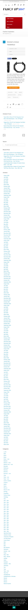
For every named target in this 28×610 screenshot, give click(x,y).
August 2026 (6, 175)
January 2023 (7, 253)
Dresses (5, 488)
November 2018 (7, 343)
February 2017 (7, 381)
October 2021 (7, 280)
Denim (5, 484)
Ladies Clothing (10, 18)
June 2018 (6, 352)
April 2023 (6, 247)
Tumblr (17, 3)
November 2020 (7, 300)
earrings (19, 94)
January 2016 (7, 404)
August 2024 (6, 218)
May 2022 (6, 267)
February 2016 (7, 402)
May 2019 (6, 332)
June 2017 (6, 374)
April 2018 (6, 356)
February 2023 (7, 251)
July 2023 (6, 242)
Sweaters (6, 562)
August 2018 (6, 348)
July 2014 (6, 437)
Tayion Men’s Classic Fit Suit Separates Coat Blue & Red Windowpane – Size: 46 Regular (13, 118)
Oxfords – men (7, 551)
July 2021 (6, 285)
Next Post (23, 135)
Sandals (5, 558)
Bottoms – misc (7, 462)
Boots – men (6, 459)
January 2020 (7, 318)
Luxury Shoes (7, 540)
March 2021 (6, 292)
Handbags (6, 497)
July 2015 (6, 415)
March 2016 (6, 401)
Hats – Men (6, 500)
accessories (10, 92)
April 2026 (6, 182)
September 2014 (7, 433)
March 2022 (6, 271)
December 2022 (7, 254)
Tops (5, 569)
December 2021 (7, 276)
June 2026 (6, 179)
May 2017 (6, 375)
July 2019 (6, 328)
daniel (10, 51)
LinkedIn (12, 103)
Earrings (11, 54)
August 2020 (6, 305)
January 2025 (7, 209)
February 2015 (7, 424)
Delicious (21, 103)
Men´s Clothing (10, 21)
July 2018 (6, 350)
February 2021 (7, 294)
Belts (5, 453)
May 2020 (6, 310)
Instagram (14, 3)
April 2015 (6, 421)
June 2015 (6, 417)
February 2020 (7, 316)
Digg (18, 103)
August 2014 (6, 435)
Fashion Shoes (7, 495)
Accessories (9, 24)
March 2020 (6, 314)
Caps (5, 475)
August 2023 (6, 240)
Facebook (11, 3)
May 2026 (6, 181)
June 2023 (6, 244)
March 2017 (6, 379)
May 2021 (6, 289)
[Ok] (26, 603)
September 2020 (7, 303)
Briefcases (6, 468)
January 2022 (7, 274)
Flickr (8, 3)
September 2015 (7, 412)
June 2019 (6, 330)
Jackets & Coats (7, 534)
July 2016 (6, 394)
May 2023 (6, 246)
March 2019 (6, 336)
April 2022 (6, 269)
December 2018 (7, 341)
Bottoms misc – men (8, 464)
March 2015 (6, 422)
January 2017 (7, 383)
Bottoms (5, 460)
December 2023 (7, 233)
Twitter (5, 3)
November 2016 (7, 386)
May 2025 (6, 202)
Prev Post (4, 135)
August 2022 (6, 262)
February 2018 (7, 359)
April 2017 (6, 377)
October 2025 (7, 193)
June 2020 (6, 309)
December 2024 (7, 211)
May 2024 (6, 224)
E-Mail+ (9, 106)
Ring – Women (7, 556)
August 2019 (6, 327)
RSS (23, 3)
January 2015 (7, 426)
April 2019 (6, 334)
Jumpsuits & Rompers (8, 536)
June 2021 (6, 287)
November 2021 (7, 278)
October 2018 (7, 345)
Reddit (15, 103)
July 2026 (6, 177)
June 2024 (6, 222)
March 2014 (6, 444)
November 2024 (7, 213)
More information (13, 87)
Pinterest (20, 3)
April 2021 (6, 291)
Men (5, 542)
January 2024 (7, 231)
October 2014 (7, 431)
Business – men (7, 473)
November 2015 (7, 408)
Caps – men (6, 477)
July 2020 (6, 307)
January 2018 (7, 361)
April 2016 (6, 399)
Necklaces (6, 549)
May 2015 (6, 419)
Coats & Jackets (7, 480)
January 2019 (7, 339)
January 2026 (7, 188)
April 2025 (6, 204)
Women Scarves (7, 583)
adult (16, 92)
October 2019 (7, 323)
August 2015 (6, 413)
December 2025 (7, 190)
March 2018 (6, 357)
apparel (20, 92)
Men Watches (7, 547)
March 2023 (6, 249)
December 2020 (7, 298)
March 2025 (6, 206)
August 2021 (6, 283)
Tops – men (6, 571)
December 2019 (7, 320)
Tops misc (6, 572)
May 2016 (6, 397)
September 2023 (7, 238)
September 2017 (7, 368)
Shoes (8, 27)
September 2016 (7, 390)
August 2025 (6, 197)
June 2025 (6, 200)
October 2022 (7, 258)
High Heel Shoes (7, 533)
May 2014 (6, 440)
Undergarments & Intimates (10, 576)
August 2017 (6, 370)
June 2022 (6, 265)
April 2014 (6, 442)
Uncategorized (7, 574)
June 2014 (6, 439)
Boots (5, 455)
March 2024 (6, 227)
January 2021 (7, 296)
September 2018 (7, 347)
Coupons (6, 482)
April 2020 (6, 312)
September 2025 (7, 195)
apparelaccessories (12, 94)
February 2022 (7, 273)
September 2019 (7, 325)
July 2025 (6, 199)
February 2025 (7, 208)
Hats (5, 498)
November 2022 (7, 256)
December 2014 (7, 428)
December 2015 (7, 406)
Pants (5, 553)
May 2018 (6, 354)
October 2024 (7, 215)
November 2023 (7, 235)
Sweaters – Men (7, 563)
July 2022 (6, 264)
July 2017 (6, 372)
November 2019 (7, 321)
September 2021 (7, 282)
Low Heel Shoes (7, 538)
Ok (14, 607)
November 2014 (7, 430)
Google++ (6, 106)
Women (5, 578)
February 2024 (7, 229)
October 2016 (7, 388)
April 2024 (6, 226)
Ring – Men (6, 554)
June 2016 (6, 395)
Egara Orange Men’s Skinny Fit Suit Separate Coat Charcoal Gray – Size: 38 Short (14, 127)
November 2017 (7, 365)
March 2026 (6, 184)
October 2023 (7, 237)
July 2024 (6, 220)
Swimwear (6, 565)
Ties (5, 567)
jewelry (9, 97)
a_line (5, 451)
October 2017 (7, 366)
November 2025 (7, 191)
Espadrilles (6, 493)
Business (6, 469)
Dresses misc (7, 489)
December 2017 (7, 363)
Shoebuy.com (15, 97)
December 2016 (7, 384)
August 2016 (6, 392)
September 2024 (7, 217)
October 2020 (7, 301)
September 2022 (7, 260)
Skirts (5, 560)
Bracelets (6, 466)
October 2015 (7, 410)
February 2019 (7, 338)
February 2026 (7, 186)
